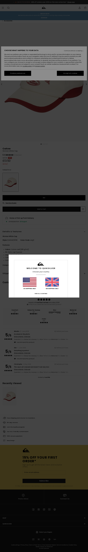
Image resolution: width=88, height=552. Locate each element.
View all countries (41, 293)
